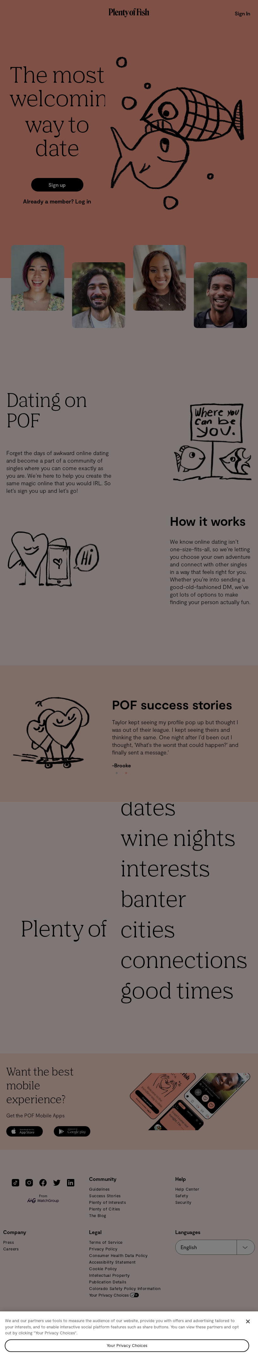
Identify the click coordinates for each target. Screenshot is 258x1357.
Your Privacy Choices (127, 1345)
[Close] (248, 1321)
